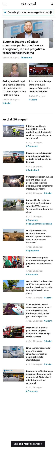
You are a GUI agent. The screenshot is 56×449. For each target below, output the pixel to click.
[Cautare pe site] (52, 4)
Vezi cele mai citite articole (28, 443)
